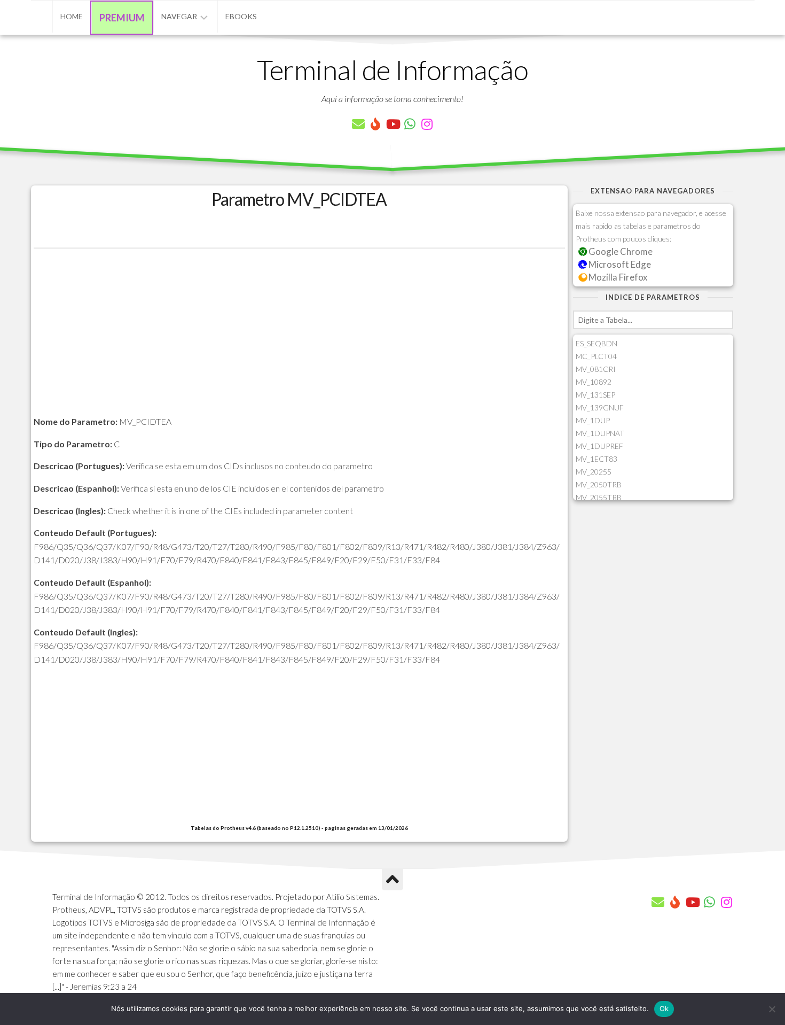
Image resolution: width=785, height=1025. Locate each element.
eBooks (241, 16)
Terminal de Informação (392, 69)
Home (71, 16)
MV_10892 (593, 381)
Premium (122, 17)
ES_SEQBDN (596, 343)
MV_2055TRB (599, 497)
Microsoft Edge (619, 264)
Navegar (179, 16)
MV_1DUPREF (599, 446)
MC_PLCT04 (596, 356)
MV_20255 (593, 471)
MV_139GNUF (600, 407)
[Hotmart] (375, 124)
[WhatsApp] (409, 124)
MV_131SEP (595, 394)
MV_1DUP (593, 420)
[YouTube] (392, 124)
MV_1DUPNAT (600, 433)
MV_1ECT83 (596, 458)
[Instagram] (426, 124)
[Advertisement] (299, 340)
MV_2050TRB (599, 484)
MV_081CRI (596, 369)
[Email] (358, 124)
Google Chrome (620, 251)
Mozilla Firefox (617, 277)
